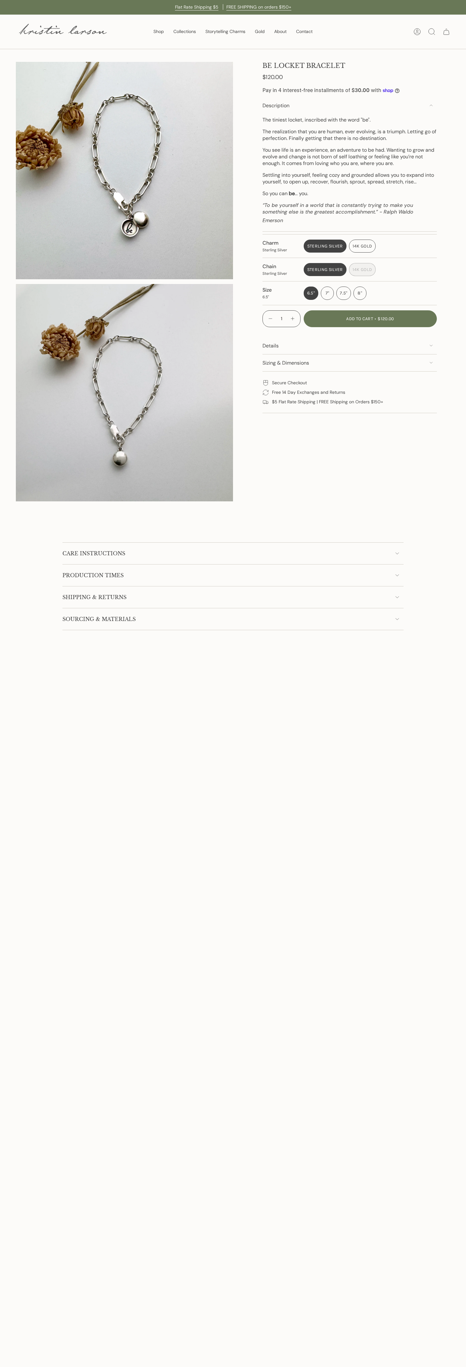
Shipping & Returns (94, 597)
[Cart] (446, 31)
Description (275, 105)
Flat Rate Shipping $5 (196, 7)
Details (270, 345)
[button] (159, 31)
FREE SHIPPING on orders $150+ (258, 7)
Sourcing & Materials (99, 619)
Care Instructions (93, 553)
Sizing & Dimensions (285, 363)
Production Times (93, 575)
